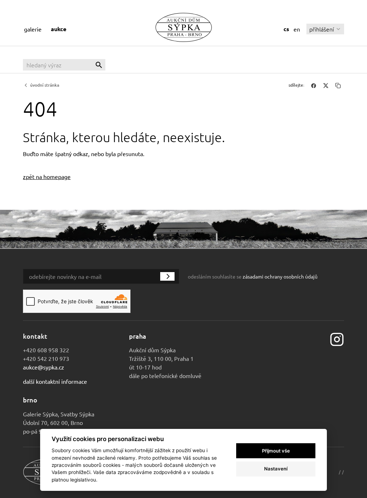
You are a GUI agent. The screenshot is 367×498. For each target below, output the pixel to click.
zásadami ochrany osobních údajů (280, 276)
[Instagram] (337, 338)
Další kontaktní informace (55, 381)
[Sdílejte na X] (326, 85)
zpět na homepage (47, 176)
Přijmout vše (276, 451)
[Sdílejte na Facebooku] (313, 85)
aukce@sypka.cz (43, 367)
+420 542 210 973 (46, 358)
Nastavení (275, 469)
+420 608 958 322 (46, 349)
